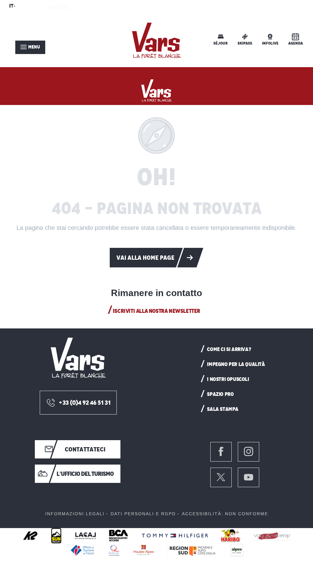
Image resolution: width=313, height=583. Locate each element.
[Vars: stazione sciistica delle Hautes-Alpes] (156, 89)
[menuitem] (156, 41)
